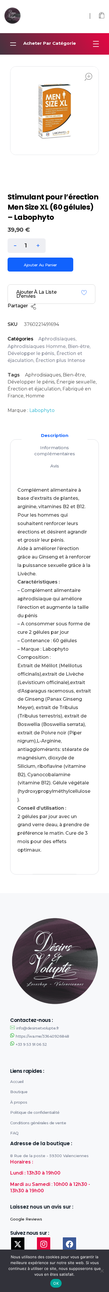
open (88, 77)
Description (54, 435)
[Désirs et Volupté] (31, 15)
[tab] (55, 435)
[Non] (102, 1271)
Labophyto (42, 410)
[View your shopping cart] (101, 16)
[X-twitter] (17, 1244)
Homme (35, 396)
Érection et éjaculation (34, 389)
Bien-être (79, 346)
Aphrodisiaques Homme (37, 346)
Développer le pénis (31, 353)
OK (56, 1283)
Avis (54, 466)
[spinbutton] (27, 245)
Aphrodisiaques (57, 339)
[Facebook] (69, 1244)
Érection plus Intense (60, 360)
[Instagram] (43, 1244)
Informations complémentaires (54, 450)
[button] (38, 244)
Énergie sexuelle (76, 382)
